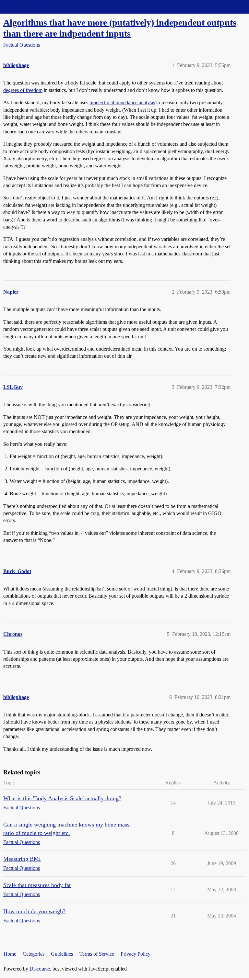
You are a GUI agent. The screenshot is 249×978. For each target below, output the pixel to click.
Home (10, 954)
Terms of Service (96, 954)
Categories (33, 954)
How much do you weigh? (34, 911)
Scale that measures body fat (37, 885)
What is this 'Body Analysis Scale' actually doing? (62, 798)
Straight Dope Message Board (34, 6)
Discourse (40, 969)
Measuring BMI (22, 859)
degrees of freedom (22, 90)
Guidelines (62, 954)
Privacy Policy (135, 954)
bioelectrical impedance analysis (122, 102)
